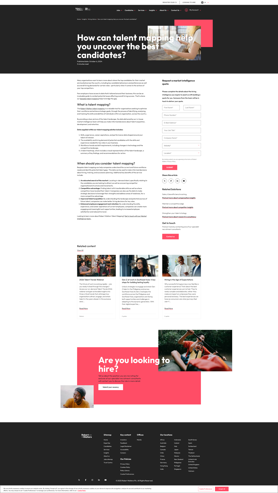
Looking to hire (189, 2)
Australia (163, 443)
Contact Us (175, 10)
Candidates (129, 10)
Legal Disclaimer (126, 446)
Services (141, 10)
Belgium (163, 446)
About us (107, 456)
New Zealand (178, 459)
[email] (183, 180)
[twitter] (164, 180)
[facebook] (171, 180)
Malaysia (177, 453)
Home (106, 440)
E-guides (124, 316)
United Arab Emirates (192, 460)
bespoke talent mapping (89, 99)
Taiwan (190, 450)
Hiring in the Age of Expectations (179, 279)
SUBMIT (169, 167)
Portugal (177, 466)
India (162, 469)
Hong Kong (164, 466)
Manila (139, 440)
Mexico (176, 456)
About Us (163, 10)
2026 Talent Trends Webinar (91, 279)
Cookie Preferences (127, 474)
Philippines (177, 463)
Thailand (191, 453)
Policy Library (125, 470)
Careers (123, 453)
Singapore (177, 469)
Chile (162, 453)
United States (193, 468)
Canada (163, 450)
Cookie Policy (82, 490)
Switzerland (192, 446)
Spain (190, 443)
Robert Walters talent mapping (92, 108)
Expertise (107, 443)
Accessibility (124, 450)
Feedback (123, 443)
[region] (139, 489)
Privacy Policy (171, 161)
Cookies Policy (125, 467)
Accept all (222, 489)
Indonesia (177, 440)
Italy (175, 446)
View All (80, 250)
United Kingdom (193, 465)
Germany (163, 463)
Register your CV (170, 2)
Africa (162, 440)
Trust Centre (108, 463)
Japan (176, 450)
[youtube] (106, 480)
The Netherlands (194, 456)
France (162, 459)
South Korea (192, 440)
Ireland (176, 443)
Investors (123, 440)
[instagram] (92, 480)
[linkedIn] (177, 180)
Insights (152, 10)
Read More (83, 308)
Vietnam (191, 471)
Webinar (81, 316)
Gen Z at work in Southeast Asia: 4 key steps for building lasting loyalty (138, 281)
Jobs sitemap (108, 459)
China (162, 456)
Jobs (118, 10)
